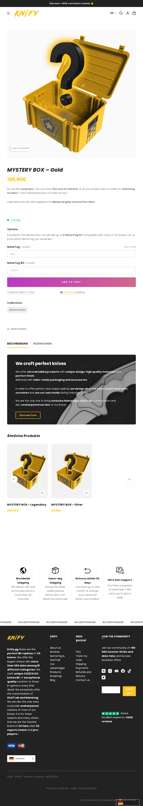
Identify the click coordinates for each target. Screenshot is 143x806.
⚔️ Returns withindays (21, 292)
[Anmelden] (127, 13)
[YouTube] (104, 677)
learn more (130, 246)
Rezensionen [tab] (42, 343)
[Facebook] (123, 671)
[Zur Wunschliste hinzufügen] (42, 493)
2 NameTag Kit (72, 235)
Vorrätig (15, 220)
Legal (74, 788)
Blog (52, 680)
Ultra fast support (120, 580)
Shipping (81, 664)
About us (55, 648)
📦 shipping (72, 292)
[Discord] (116, 671)
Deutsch (127, 802)
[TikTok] (129, 671)
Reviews (55, 652)
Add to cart (71, 282)
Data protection (88, 788)
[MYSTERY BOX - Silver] (71, 471)
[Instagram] (110, 671)
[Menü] (8, 13)
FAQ (78, 652)
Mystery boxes (17, 309)
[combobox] (128, 802)
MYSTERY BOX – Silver (67, 505)
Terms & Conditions (57, 788)
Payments (82, 668)
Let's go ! (129, 691)
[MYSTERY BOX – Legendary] (27, 471)
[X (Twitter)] (104, 671)
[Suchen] (121, 13)
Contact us (83, 680)
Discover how (28, 415)
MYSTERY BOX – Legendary (26, 505)
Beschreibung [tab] (17, 343)
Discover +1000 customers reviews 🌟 (72, 3)
